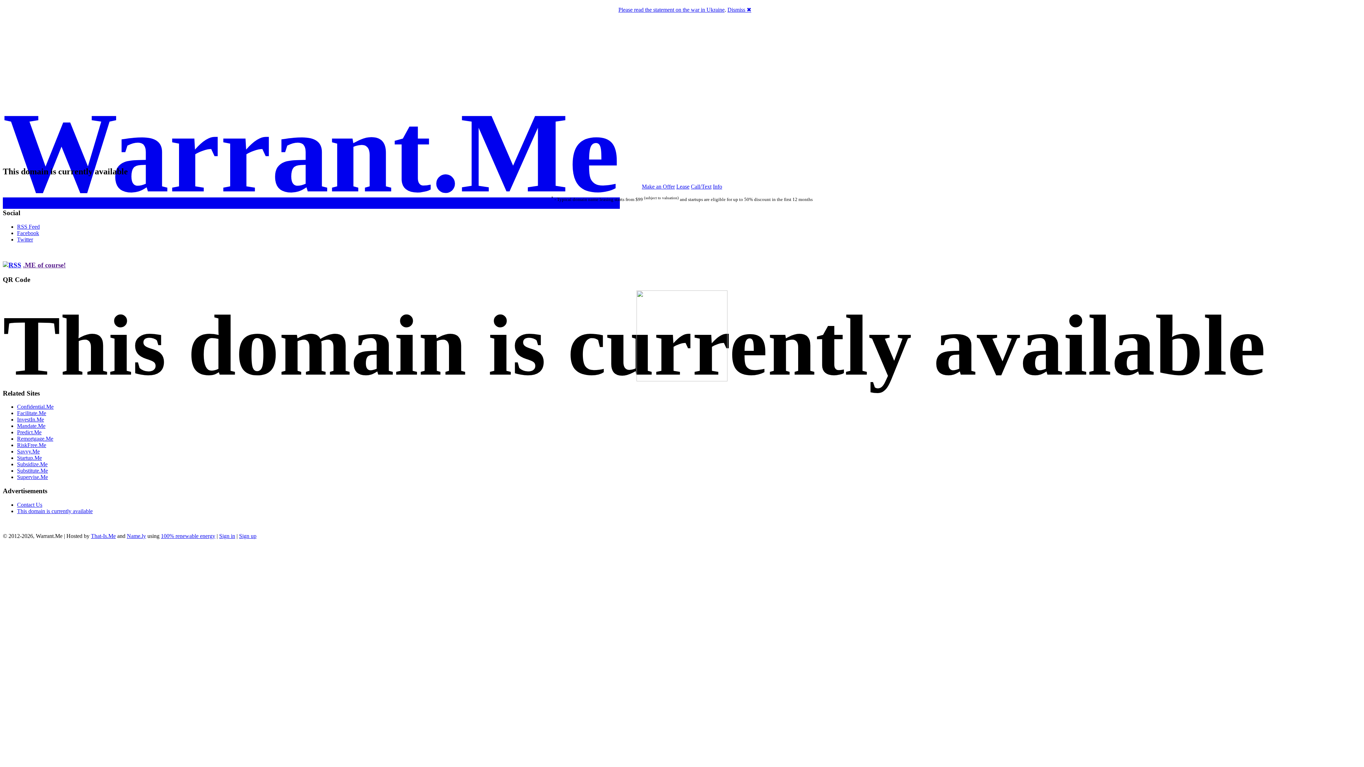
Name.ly (136, 536)
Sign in (227, 536)
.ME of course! (44, 265)
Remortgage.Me (35, 439)
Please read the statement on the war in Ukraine (671, 10)
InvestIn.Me (30, 420)
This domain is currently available (55, 511)
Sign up (247, 536)
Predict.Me (29, 432)
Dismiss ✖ (739, 10)
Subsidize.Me (32, 464)
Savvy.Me (28, 451)
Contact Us (29, 505)
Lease (682, 187)
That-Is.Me (103, 536)
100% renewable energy (188, 536)
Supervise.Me (32, 477)
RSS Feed (28, 227)
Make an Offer (658, 187)
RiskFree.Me (31, 445)
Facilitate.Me (31, 413)
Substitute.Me (32, 471)
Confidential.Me (35, 407)
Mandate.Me (31, 426)
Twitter (25, 239)
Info (717, 187)
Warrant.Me (311, 152)
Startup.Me (29, 458)
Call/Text (701, 187)
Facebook (28, 233)
